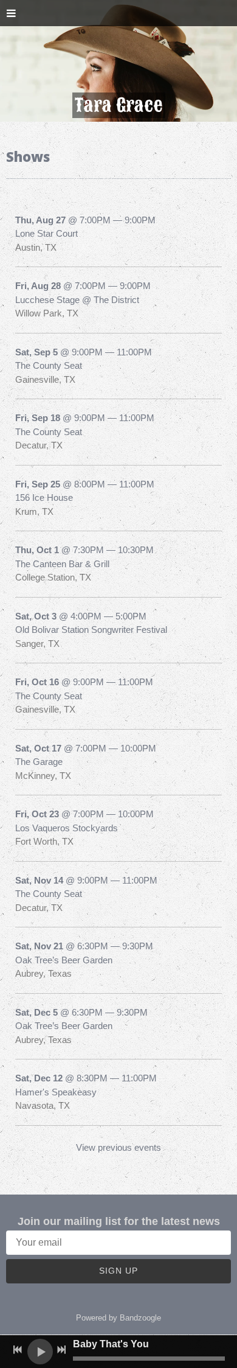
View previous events (118, 1147)
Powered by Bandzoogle (118, 1318)
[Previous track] (17, 1349)
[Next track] (61, 1349)
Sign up (118, 1271)
